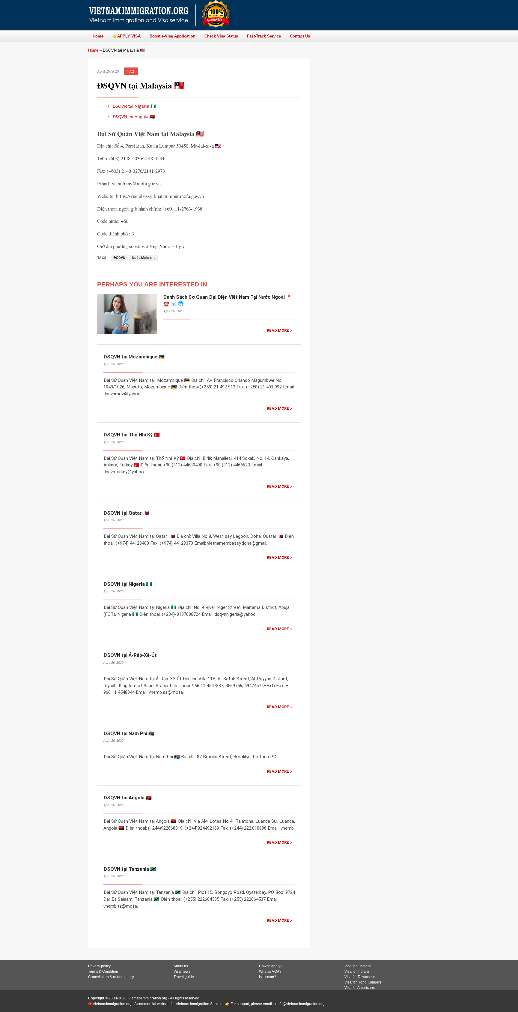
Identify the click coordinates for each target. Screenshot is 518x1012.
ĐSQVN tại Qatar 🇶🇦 (126, 513)
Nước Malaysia (144, 258)
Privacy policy (99, 966)
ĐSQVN (119, 258)
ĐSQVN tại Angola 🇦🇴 (133, 116)
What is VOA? (270, 971)
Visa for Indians (357, 971)
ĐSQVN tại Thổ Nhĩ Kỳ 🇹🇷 (131, 435)
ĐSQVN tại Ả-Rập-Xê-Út (130, 655)
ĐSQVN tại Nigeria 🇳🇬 (134, 106)
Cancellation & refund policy (111, 977)
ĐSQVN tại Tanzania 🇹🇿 (129, 869)
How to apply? (270, 966)
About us (181, 966)
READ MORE (278, 330)
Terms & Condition (103, 971)
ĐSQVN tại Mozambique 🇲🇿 (134, 357)
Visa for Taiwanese (359, 977)
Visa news (182, 971)
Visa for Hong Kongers (362, 982)
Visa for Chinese (357, 966)
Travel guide (184, 977)
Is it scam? (267, 977)
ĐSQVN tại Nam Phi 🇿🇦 (128, 733)
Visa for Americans (359, 988)
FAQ (130, 71)
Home (93, 50)
